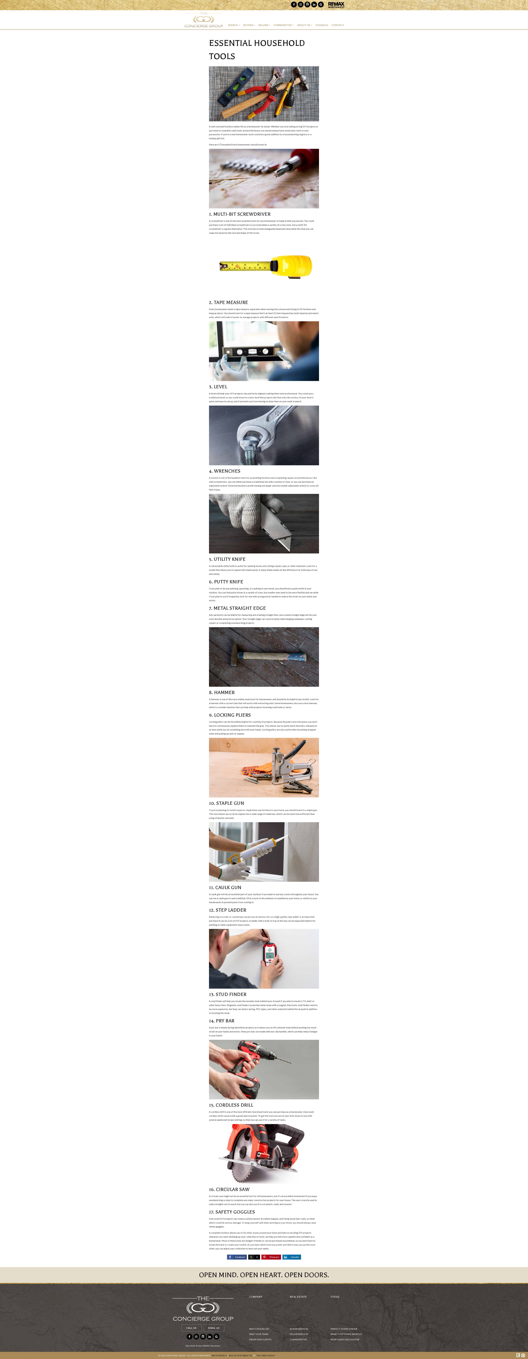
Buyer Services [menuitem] (299, 1329)
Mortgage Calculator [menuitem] (345, 1339)
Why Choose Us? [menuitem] (259, 1329)
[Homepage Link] (204, 19)
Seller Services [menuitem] (299, 1334)
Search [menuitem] (233, 25)
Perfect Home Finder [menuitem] (344, 1329)
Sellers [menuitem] (263, 25)
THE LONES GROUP (265, 1355)
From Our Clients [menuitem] (260, 1339)
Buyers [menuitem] (249, 25)
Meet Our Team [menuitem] (258, 1334)
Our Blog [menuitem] (322, 25)
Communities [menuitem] (283, 25)
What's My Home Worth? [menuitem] (346, 1334)
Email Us (214, 1328)
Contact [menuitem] (338, 25)
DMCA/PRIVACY (219, 1355)
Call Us (191, 1328)
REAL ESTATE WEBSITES (240, 1355)
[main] (264, 648)
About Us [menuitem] (304, 25)
